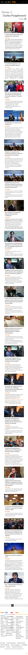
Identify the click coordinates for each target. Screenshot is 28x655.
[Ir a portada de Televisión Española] (7, 612)
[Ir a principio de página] (26, 653)
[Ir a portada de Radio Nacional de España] (12, 612)
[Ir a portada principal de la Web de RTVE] (2, 612)
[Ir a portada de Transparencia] (21, 612)
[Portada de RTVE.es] (13, 2)
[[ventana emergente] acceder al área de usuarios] (23, 2)
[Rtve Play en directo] (6, 2)
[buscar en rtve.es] (26, 2)
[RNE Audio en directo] (8, 2)
